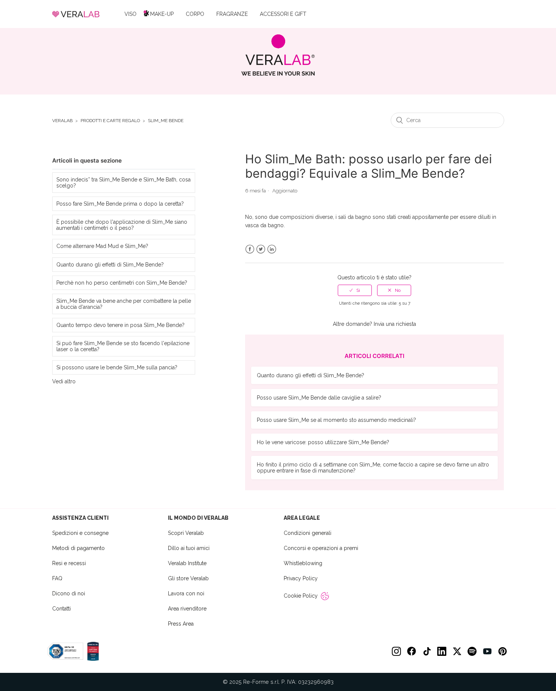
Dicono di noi (68, 593)
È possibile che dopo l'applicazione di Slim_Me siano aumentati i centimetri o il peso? (121, 225)
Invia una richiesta (395, 324)
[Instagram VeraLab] (396, 651)
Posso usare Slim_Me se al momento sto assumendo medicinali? (336, 420)
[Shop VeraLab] (278, 55)
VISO (130, 14)
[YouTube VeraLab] (487, 651)
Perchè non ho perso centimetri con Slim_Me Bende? (121, 283)
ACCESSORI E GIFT (283, 14)
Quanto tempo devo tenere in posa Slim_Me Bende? (120, 325)
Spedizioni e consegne (80, 533)
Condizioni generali (307, 533)
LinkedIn (271, 249)
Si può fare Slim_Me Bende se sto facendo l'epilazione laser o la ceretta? (122, 346)
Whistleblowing (303, 563)
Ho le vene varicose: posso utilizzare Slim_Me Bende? (323, 442)
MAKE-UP (162, 14)
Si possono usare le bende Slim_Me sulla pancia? (116, 367)
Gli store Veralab (188, 578)
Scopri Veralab (186, 533)
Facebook (250, 249)
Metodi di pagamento (78, 548)
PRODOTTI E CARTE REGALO (110, 120)
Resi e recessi (69, 563)
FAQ (57, 578)
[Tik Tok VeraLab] (426, 651)
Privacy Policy (301, 578)
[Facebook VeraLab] (411, 651)
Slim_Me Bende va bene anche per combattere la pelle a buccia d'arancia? (123, 304)
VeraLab (62, 120)
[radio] (355, 290)
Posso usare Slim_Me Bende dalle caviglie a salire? (319, 398)
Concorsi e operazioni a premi (321, 548)
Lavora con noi (186, 593)
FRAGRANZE (232, 14)
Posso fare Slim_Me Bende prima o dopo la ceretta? (120, 204)
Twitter (261, 249)
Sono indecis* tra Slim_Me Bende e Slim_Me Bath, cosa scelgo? (123, 183)
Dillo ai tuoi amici (189, 548)
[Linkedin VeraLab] (441, 651)
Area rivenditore (187, 609)
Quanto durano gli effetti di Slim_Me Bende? (110, 265)
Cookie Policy (301, 596)
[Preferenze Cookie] (325, 596)
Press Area (181, 624)
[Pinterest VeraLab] (502, 651)
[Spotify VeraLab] (472, 651)
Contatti (61, 609)
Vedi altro (64, 381)
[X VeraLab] (456, 651)
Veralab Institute (187, 563)
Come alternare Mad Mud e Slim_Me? (102, 246)
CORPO (195, 14)
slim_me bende (165, 120)
